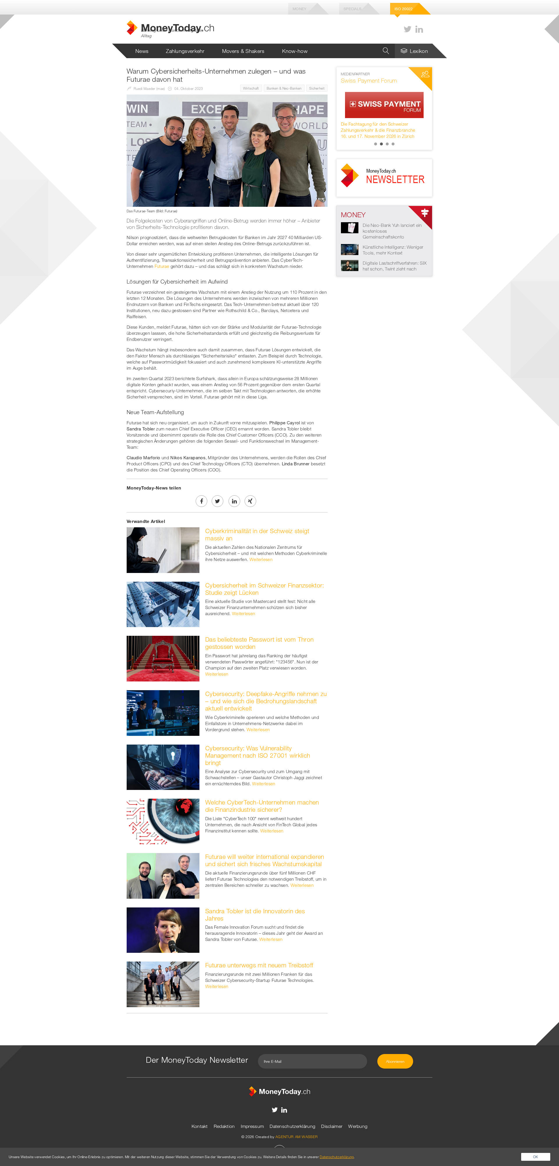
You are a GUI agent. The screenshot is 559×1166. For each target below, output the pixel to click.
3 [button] (387, 144)
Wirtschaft (251, 88)
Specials (352, 8)
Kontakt (200, 1126)
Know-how (294, 51)
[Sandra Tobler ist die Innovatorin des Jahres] (163, 929)
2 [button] (381, 144)
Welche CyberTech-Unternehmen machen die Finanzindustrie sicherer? (262, 805)
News (141, 51)
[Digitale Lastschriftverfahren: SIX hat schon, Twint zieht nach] (349, 265)
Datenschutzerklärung (292, 1126)
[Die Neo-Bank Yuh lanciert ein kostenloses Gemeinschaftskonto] (349, 227)
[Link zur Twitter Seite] (407, 29)
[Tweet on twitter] (217, 501)
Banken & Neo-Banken (284, 88)
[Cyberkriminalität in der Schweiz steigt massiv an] (163, 549)
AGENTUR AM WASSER (296, 1136)
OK (535, 1156)
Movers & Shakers (243, 51)
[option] (384, 105)
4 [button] (393, 144)
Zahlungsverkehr (185, 51)
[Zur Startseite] (279, 1090)
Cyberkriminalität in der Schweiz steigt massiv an (257, 534)
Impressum (252, 1126)
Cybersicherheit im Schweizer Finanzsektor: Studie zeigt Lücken (264, 588)
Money (300, 8)
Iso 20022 (404, 8)
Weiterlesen (261, 559)
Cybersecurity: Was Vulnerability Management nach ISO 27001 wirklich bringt (257, 755)
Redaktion (224, 1126)
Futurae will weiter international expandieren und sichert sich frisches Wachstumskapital (264, 860)
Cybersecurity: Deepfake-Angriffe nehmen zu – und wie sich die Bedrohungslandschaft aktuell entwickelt (266, 701)
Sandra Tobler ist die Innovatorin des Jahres (255, 914)
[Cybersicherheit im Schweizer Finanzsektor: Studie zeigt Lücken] (163, 603)
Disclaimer (331, 1126)
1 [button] (375, 144)
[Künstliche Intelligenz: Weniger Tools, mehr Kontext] (349, 249)
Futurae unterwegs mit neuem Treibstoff (259, 965)
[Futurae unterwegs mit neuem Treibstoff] (163, 984)
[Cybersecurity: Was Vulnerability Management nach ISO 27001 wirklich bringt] (163, 766)
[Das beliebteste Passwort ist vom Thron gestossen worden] (163, 658)
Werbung (357, 1126)
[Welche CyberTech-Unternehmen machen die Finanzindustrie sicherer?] (163, 821)
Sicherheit (317, 88)
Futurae (162, 266)
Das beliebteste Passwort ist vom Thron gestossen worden (259, 642)
